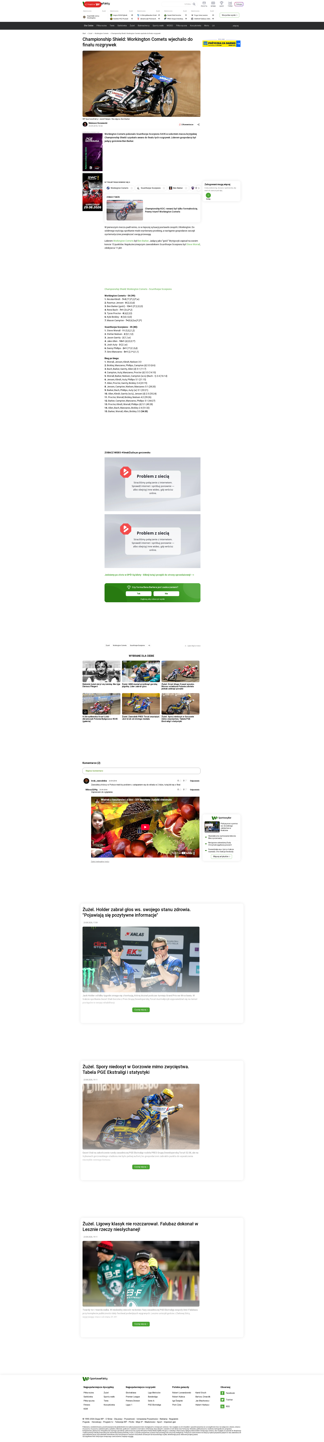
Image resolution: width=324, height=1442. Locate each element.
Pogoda (86, 1422)
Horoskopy (96, 1422)
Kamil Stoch (200, 1392)
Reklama (163, 1419)
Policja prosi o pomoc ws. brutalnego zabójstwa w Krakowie (229, 827)
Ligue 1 (129, 1405)
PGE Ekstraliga (154, 1405)
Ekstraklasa (131, 1392)
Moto (206, 25)
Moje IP (139, 1422)
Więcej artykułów (220, 856)
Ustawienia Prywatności (147, 1419)
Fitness (87, 1405)
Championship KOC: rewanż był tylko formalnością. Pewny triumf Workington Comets (171, 210)
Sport (159, 1422)
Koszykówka (195, 25)
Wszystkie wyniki (229, 15)
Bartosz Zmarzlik (202, 1397)
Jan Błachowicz (202, 1401)
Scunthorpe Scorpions (160, 289)
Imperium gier (170, 1422)
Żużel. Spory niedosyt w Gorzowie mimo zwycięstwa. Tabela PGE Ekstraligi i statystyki (177, 719)
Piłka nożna (101, 25)
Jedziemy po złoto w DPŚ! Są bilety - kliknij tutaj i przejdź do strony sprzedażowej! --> (149, 574)
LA (213, 25)
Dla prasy (118, 1419)
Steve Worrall (193, 244)
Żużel (132, 25)
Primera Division (133, 1401)
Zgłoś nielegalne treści (100, 862)
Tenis (112, 25)
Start (84, 33)
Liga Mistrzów (154, 1392)
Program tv (108, 1422)
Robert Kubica (178, 1397)
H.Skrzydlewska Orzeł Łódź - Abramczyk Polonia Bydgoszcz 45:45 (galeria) (100, 719)
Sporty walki (158, 25)
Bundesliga (153, 1397)
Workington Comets (102, 33)
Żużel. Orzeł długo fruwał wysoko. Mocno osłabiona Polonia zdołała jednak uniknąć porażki (178, 686)
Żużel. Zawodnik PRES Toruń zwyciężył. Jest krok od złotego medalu (141, 717)
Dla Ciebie (88, 25)
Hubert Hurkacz (202, 1405)
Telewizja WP (121, 1422)
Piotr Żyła (176, 1405)
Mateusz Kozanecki (98, 123)
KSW (86, 1409)
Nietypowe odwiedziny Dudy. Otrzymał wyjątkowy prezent (220, 844)
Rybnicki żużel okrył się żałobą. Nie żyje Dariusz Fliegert (101, 685)
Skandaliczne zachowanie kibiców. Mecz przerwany (222, 837)
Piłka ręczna (181, 25)
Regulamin (173, 1419)
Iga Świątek (177, 1401)
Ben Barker (143, 240)
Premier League (133, 1397)
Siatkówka (122, 25)
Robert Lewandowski (181, 1392)
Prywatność (129, 1419)
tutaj (131, 1436)
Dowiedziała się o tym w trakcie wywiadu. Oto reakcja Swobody (221, 850)
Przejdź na (91, 4)
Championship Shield (115, 289)
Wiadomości (150, 1422)
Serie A (151, 1401)
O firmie (109, 1419)
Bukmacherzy (144, 25)
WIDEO (170, 25)
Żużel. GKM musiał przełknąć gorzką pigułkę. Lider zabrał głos (139, 685)
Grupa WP (99, 1419)
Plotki (131, 1422)
